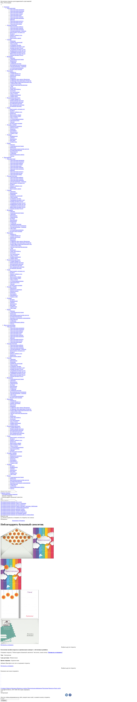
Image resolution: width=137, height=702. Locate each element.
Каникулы (13, 36)
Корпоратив (13, 61)
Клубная (12, 218)
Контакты (14, 688)
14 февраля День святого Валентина (20, 79)
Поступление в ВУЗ (15, 116)
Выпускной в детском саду (17, 32)
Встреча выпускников (16, 69)
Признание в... (14, 132)
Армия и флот (14, 96)
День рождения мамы (16, 24)
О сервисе (3, 688)
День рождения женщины (17, 9)
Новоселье (13, 147)
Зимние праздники (15, 75)
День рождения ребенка (16, 12)
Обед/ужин (13, 228)
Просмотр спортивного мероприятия (20, 318)
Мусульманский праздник (17, 105)
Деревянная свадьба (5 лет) (17, 46)
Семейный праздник (15, 63)
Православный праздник (17, 100)
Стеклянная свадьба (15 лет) (17, 49)
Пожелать (12, 129)
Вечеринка (10, 56)
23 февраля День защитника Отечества (20, 80)
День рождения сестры (16, 22)
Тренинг (12, 137)
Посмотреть (15, 520)
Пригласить (13, 288)
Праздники (10, 70)
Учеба (8, 107)
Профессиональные (15, 95)
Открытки (6, 7)
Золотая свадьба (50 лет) (16, 55)
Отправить (22, 520)
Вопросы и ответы (22, 688)
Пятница (12, 58)
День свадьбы (14, 43)
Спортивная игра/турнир (17, 59)
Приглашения (7, 157)
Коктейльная (13, 220)
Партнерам (45, 688)
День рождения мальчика (17, 18)
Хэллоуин (13, 90)
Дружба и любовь (12, 124)
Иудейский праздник (16, 106)
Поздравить (13, 130)
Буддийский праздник (16, 103)
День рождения (11, 8)
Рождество (13, 76)
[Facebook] (70, 695)
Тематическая (14, 217)
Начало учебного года (16, 35)
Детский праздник (12, 25)
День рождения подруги (16, 21)
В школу (12, 33)
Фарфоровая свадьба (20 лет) (18, 51)
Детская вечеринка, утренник (18, 31)
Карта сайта (57, 688)
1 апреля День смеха (15, 83)
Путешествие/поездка (16, 150)
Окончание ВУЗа (14, 120)
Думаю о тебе (14, 133)
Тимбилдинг (13, 141)
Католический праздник (16, 102)
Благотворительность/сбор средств (19, 149)
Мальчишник (13, 193)
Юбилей (12, 19)
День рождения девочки (16, 16)
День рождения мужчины (17, 11)
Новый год (13, 72)
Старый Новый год (15, 73)
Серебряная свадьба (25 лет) (17, 52)
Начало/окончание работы (17, 154)
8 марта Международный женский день (21, 82)
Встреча (12, 299)
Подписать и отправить (7, 645)
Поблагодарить (14, 127)
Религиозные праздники (13, 97)
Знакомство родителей (16, 42)
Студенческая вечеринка (16, 68)
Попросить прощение (16, 126)
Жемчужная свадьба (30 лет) (17, 53)
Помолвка (13, 41)
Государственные (15, 92)
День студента (14, 93)
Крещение (13, 78)
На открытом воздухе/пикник (18, 65)
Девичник (13, 191)
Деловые (9, 134)
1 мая (11, 86)
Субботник (13, 62)
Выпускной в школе (15, 38)
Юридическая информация (34, 688)
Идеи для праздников (9, 325)
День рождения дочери (16, 14)
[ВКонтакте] (66, 695)
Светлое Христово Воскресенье (18, 85)
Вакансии (51, 688)
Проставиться (14, 151)
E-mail (2, 698)
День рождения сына (15, 15)
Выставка (12, 140)
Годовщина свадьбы (15, 45)
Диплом (12, 122)
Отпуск (12, 156)
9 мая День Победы (15, 89)
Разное (9, 143)
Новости (8, 688)
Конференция (14, 136)
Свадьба (9, 39)
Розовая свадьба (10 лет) (16, 48)
